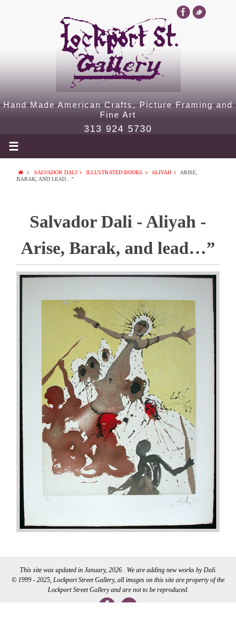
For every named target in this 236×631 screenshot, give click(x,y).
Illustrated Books (114, 172)
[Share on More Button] (212, 616)
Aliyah (161, 172)
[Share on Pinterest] (165, 616)
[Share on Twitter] (70, 616)
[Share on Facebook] (23, 616)
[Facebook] (183, 12)
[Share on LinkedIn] (118, 616)
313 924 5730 (118, 129)
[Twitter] (199, 12)
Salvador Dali (55, 172)
